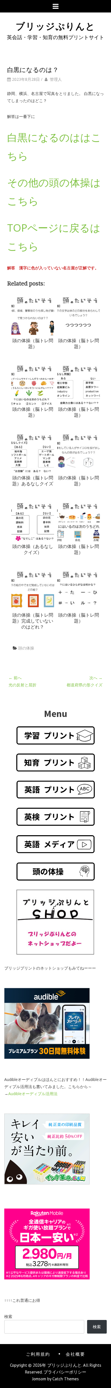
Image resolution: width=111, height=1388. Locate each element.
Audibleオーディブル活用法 (32, 1093)
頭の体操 (26, 648)
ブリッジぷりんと (55, 25)
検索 (8, 1316)
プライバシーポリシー (65, 1372)
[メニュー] (55, 6)
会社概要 (75, 1354)
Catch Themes (65, 1378)
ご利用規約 (38, 1354)
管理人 (56, 79)
